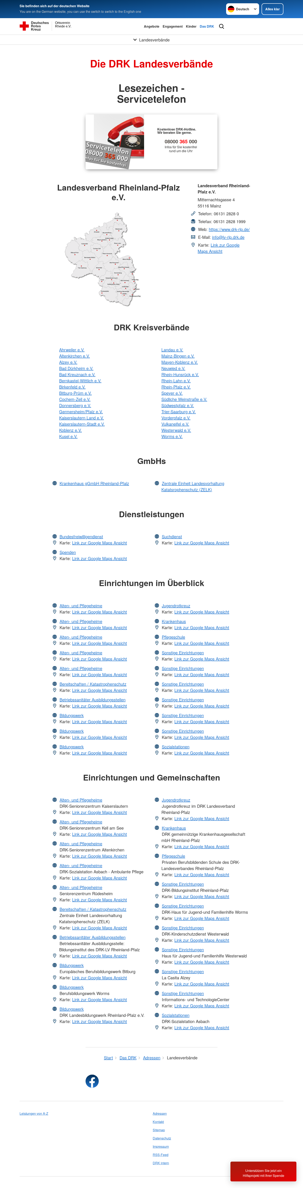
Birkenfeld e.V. (72, 387)
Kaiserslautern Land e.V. (81, 418)
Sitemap (159, 1130)
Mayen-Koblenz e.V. (179, 362)
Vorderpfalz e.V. (175, 418)
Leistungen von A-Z (34, 1113)
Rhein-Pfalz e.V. (176, 387)
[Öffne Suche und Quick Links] (221, 26)
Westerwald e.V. (176, 430)
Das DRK (207, 26)
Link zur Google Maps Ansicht (219, 248)
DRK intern (161, 1163)
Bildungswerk (72, 715)
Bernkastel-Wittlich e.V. (80, 381)
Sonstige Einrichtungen (183, 653)
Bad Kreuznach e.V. (77, 374)
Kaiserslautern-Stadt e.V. (82, 424)
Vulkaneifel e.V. (175, 424)
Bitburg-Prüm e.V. (75, 393)
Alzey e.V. (68, 362)
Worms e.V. (172, 436)
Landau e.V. (172, 350)
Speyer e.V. (172, 393)
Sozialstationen (175, 747)
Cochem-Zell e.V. (74, 399)
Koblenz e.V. (70, 430)
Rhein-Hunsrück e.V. (180, 374)
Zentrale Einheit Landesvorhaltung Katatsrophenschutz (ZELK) (192, 486)
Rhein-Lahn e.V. (176, 381)
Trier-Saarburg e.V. (178, 411)
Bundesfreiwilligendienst (81, 536)
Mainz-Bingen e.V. (178, 356)
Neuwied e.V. (173, 368)
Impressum (161, 1146)
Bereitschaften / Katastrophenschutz (93, 684)
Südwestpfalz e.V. (177, 405)
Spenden (68, 552)
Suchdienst (172, 536)
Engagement (173, 26)
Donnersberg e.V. (75, 405)
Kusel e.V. (68, 436)
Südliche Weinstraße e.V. (184, 399)
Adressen (160, 1113)
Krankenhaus (174, 621)
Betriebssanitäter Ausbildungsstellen (93, 700)
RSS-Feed (160, 1154)
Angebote (151, 26)
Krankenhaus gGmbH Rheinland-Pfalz (94, 483)
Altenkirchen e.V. (74, 356)
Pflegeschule (173, 637)
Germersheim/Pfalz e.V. (81, 411)
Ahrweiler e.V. (72, 350)
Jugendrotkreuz (176, 606)
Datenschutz (162, 1138)
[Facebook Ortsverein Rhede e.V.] (92, 1081)
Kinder (191, 26)
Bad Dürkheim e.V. (76, 368)
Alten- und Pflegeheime (81, 606)
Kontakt (158, 1121)
